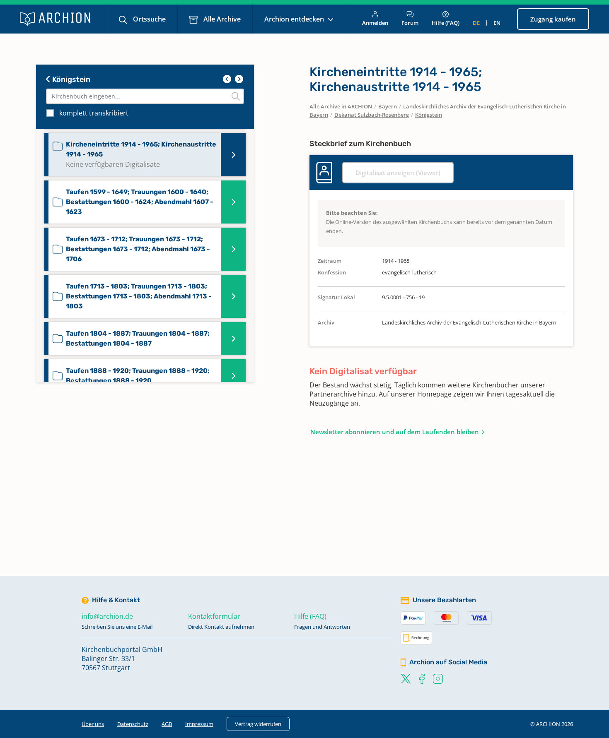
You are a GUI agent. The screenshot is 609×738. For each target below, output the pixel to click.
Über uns (93, 724)
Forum (409, 22)
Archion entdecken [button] (295, 19)
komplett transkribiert (93, 113)
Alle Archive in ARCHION (340, 106)
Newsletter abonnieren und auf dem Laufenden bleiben (394, 432)
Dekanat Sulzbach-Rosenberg (371, 114)
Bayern (387, 106)
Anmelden (375, 22)
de (476, 22)
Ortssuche (148, 19)
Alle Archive (221, 19)
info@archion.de (107, 616)
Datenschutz (132, 724)
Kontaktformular (214, 616)
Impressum (199, 724)
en (496, 22)
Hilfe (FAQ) (445, 22)
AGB (167, 724)
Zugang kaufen (553, 19)
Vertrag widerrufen (258, 724)
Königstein (70, 79)
